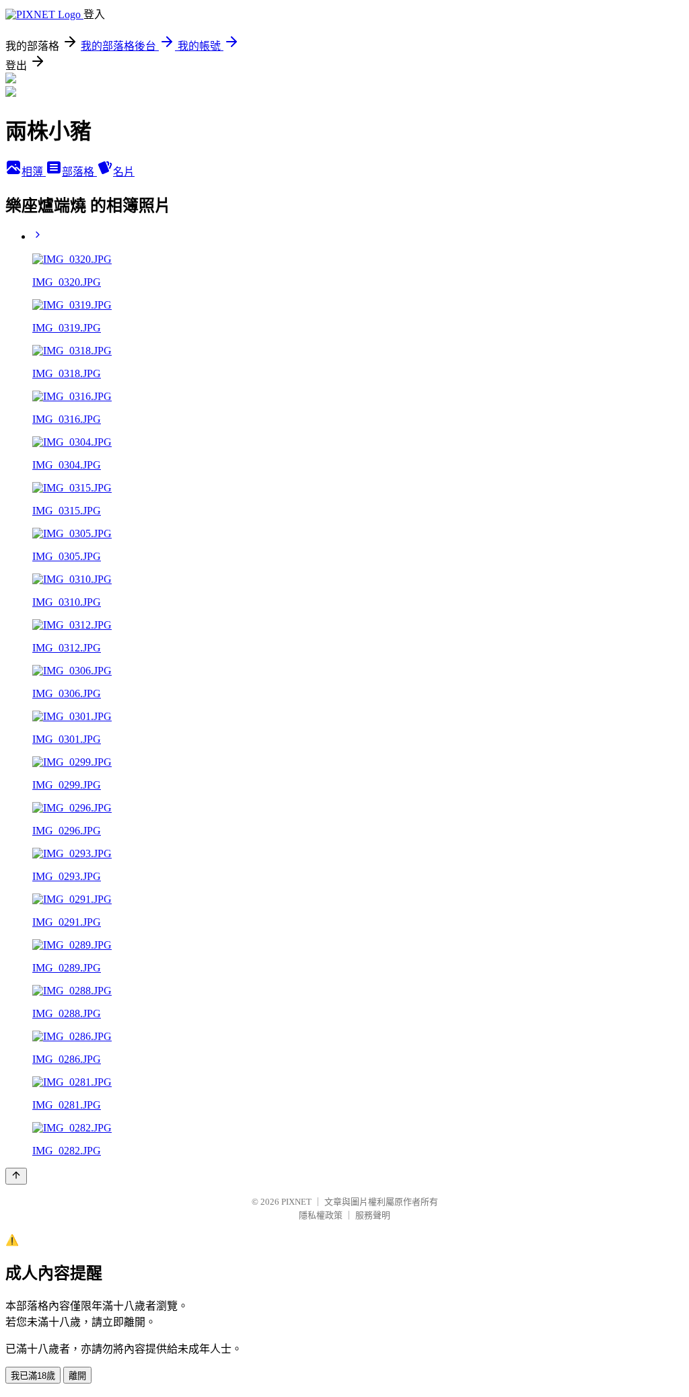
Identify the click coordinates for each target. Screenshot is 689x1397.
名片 (124, 171)
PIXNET (296, 1202)
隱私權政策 (320, 1215)
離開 (77, 1376)
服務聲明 (372, 1215)
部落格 (79, 171)
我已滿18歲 (33, 1376)
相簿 (34, 171)
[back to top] (16, 1176)
